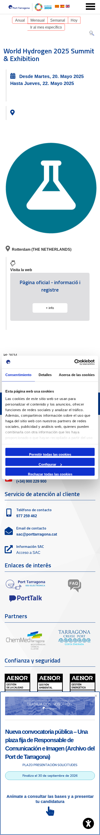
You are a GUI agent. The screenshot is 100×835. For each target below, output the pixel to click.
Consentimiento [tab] (18, 375)
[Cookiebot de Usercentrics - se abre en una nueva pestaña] (74, 362)
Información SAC (30, 546)
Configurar (47, 464)
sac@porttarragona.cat (36, 534)
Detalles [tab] (45, 375)
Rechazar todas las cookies (50, 474)
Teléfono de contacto (34, 510)
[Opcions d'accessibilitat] (88, 823)
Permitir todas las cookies (50, 454)
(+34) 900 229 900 (31, 481)
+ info (50, 308)
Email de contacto (31, 528)
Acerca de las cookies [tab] (77, 375)
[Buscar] (91, 34)
